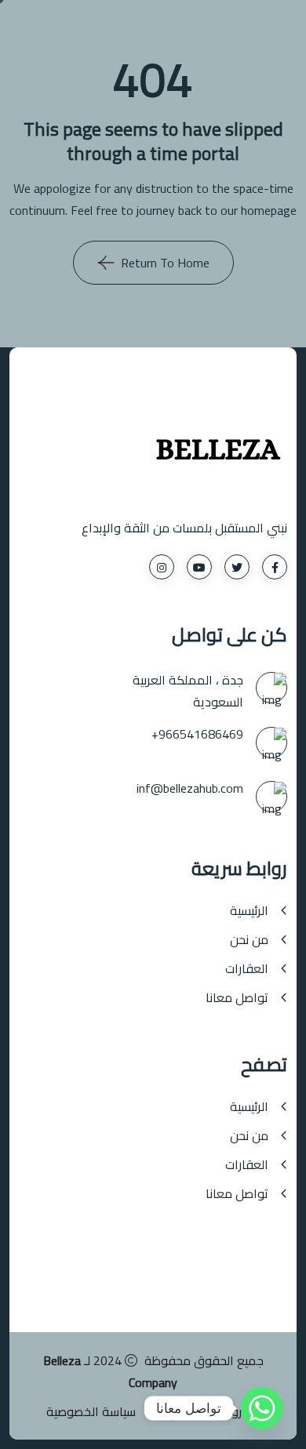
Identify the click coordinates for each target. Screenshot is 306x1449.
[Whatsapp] (262, 1408)
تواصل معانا (237, 998)
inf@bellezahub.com (190, 788)
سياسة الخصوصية (91, 1411)
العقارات (246, 969)
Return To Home (165, 262)
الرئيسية (249, 910)
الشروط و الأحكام (215, 1411)
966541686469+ (197, 734)
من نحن (249, 940)
